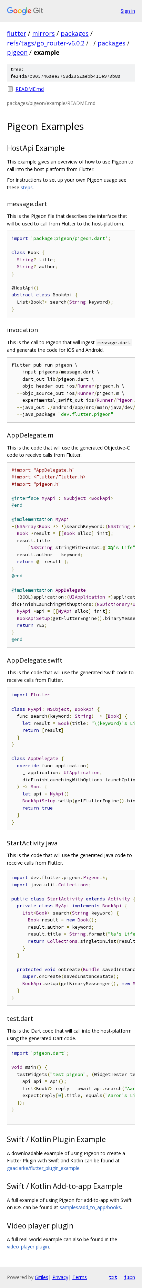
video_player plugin (28, 1246)
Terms (79, 1277)
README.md (30, 89)
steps (27, 187)
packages (75, 33)
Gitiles (41, 1277)
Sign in (128, 11)
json (129, 1277)
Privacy (60, 1277)
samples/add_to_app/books (90, 1207)
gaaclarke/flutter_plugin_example (43, 1168)
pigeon (17, 52)
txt (113, 1277)
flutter (16, 33)
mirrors (43, 33)
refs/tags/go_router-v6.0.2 (45, 43)
